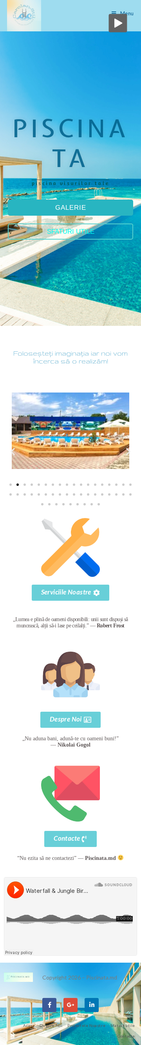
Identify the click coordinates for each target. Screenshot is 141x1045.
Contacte (126, 1036)
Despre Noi (51, 1025)
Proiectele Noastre (86, 1025)
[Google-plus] (70, 1005)
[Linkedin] (92, 1005)
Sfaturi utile (122, 1025)
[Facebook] (49, 1005)
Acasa (28, 1025)
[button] (13, 451)
